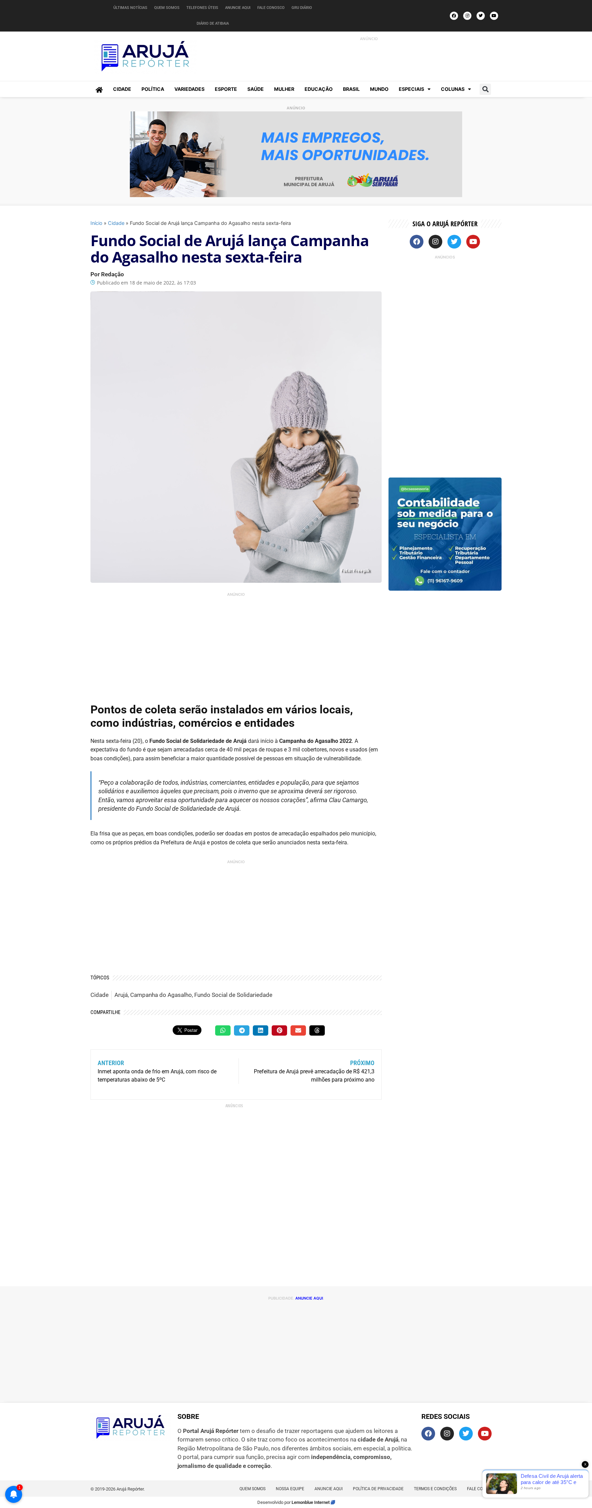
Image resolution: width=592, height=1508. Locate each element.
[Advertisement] (361, 57)
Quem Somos (167, 7)
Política (152, 89)
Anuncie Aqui (237, 7)
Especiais (411, 89)
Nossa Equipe (290, 1488)
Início (96, 223)
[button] (485, 89)
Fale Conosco (271, 7)
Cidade (122, 89)
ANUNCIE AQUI (309, 1298)
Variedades (189, 89)
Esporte (226, 89)
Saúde (255, 89)
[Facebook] (454, 16)
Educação (319, 89)
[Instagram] (467, 16)
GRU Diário (302, 7)
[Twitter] (481, 16)
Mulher (284, 89)
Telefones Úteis (202, 7)
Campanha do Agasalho (161, 994)
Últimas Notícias (130, 7)
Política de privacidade (378, 1488)
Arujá (121, 994)
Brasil (351, 89)
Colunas (453, 89)
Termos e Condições (435, 1488)
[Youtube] (494, 16)
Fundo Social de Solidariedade (233, 994)
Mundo (379, 89)
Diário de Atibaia (213, 23)
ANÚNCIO (369, 38)
